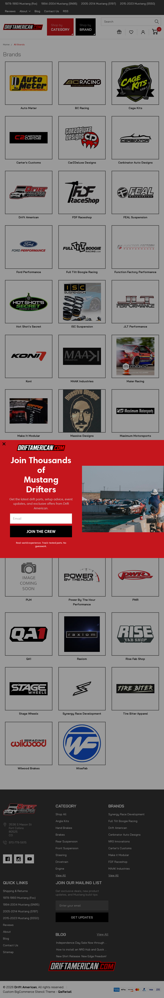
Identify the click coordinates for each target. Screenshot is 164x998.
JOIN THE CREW (41, 531)
